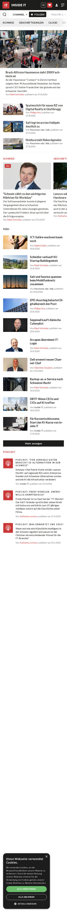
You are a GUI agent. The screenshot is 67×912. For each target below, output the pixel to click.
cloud (52, 22)
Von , (15, 94)
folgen (40, 14)
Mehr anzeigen (33, 443)
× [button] (46, 856)
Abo (49, 5)
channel (19, 14)
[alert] (26, 881)
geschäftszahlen (31, 22)
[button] (26, 904)
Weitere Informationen (35, 883)
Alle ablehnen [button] (26, 897)
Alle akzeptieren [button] (26, 889)
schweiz (8, 22)
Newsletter (43, 5)
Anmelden (56, 5)
